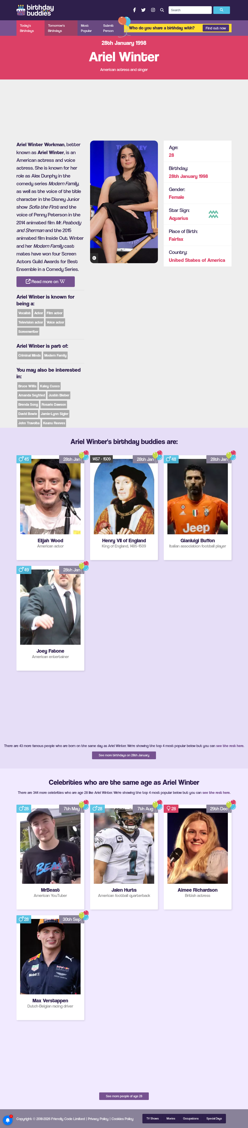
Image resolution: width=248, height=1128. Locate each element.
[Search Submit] (221, 10)
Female (176, 197)
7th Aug (145, 808)
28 (171, 155)
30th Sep (72, 919)
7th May (72, 808)
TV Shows (152, 1118)
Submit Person (108, 28)
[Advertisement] (124, 108)
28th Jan (71, 459)
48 (173, 459)
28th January (183, 176)
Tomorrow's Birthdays (56, 28)
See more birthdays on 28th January (124, 755)
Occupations (191, 1118)
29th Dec (219, 808)
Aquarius (178, 218)
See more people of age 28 (124, 1096)
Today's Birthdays (27, 28)
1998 (203, 176)
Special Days (214, 1118)
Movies (171, 1118)
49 (26, 570)
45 (26, 459)
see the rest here (230, 746)
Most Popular (86, 28)
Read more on (44, 281)
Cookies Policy (122, 1119)
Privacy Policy (98, 1119)
